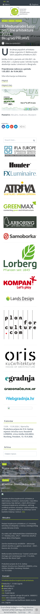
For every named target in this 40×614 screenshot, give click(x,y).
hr (4, 1)
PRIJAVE (5, 80)
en (8, 1)
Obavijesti (18, 21)
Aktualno (4, 21)
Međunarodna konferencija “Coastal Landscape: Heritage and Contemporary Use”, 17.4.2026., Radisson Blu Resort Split (19, 556)
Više (23, 512)
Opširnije (22, 612)
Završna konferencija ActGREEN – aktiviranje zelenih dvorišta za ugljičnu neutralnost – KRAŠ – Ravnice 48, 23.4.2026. (20, 546)
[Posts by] (3, 43)
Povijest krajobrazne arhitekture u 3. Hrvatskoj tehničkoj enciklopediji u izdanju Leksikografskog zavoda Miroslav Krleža (20, 526)
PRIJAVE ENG (7, 85)
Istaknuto (11, 21)
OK (29, 612)
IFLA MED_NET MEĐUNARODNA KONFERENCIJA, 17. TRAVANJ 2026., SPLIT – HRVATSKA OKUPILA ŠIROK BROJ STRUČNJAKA (19, 536)
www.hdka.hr (8, 588)
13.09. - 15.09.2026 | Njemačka (19, 431)
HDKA (7, 43)
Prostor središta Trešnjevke (16, 468)
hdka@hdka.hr (9, 586)
